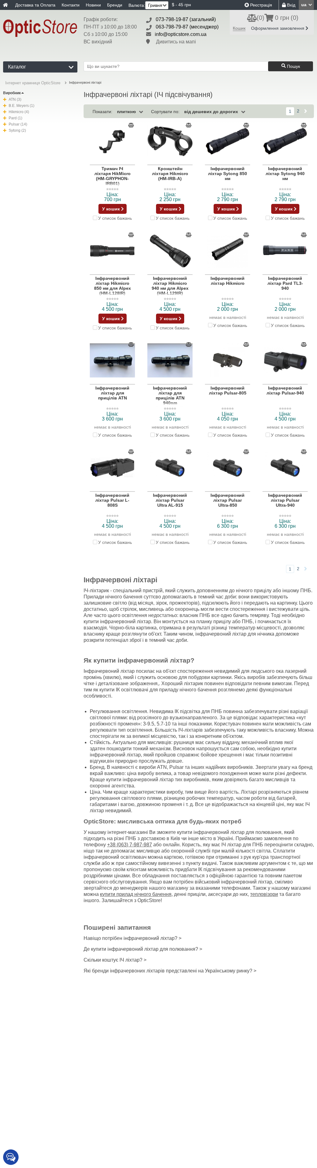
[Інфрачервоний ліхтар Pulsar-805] (227, 360)
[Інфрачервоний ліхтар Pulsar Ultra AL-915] (170, 468)
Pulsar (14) (18, 124)
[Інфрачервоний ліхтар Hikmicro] (227, 251)
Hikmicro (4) (19, 112)
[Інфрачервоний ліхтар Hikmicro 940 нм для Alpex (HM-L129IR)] (170, 251)
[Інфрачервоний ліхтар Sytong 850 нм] (227, 141)
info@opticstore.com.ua (180, 34)
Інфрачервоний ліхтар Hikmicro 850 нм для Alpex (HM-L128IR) (112, 286)
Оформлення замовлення (278, 28)
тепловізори (264, 894)
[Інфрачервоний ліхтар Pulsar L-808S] (112, 468)
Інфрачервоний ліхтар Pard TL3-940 (285, 283)
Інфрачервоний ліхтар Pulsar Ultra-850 (228, 500)
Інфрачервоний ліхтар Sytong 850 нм (227, 173)
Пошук (293, 66)
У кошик (111, 208)
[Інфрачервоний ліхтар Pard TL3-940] (285, 251)
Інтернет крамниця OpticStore (32, 83)
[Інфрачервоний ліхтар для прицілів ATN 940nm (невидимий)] (170, 360)
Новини (93, 4)
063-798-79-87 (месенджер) (187, 26)
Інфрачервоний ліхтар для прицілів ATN (112, 393)
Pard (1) (15, 118)
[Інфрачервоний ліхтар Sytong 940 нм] (285, 141)
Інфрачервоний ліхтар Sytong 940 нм (285, 173)
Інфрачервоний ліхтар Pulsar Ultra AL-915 (170, 500)
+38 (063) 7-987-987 (129, 844)
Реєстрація (260, 4)
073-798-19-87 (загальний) (186, 19)
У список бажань (115, 218)
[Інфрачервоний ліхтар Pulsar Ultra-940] (285, 468)
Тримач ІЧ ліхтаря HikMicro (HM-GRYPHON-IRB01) (112, 176)
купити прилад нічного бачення (136, 894)
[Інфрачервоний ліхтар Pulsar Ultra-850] (227, 468)
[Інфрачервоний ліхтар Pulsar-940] (285, 360)
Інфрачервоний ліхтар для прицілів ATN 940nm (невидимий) (170, 398)
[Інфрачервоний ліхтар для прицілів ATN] (112, 360)
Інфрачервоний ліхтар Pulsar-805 (227, 390)
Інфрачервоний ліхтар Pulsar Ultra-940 (285, 500)
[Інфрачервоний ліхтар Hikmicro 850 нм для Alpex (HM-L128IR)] (112, 251)
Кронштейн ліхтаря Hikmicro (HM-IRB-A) (170, 173)
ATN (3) (15, 99)
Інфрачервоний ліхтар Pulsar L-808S (112, 500)
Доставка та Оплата (35, 4)
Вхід (290, 4)
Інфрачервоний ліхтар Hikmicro (228, 281)
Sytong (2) (17, 130)
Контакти (71, 4)
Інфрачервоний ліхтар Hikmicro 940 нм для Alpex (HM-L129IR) (170, 286)
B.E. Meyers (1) (21, 106)
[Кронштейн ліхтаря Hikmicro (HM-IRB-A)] (170, 141)
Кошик (239, 28)
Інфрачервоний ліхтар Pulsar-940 (285, 390)
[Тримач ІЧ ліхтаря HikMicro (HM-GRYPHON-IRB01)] (112, 141)
